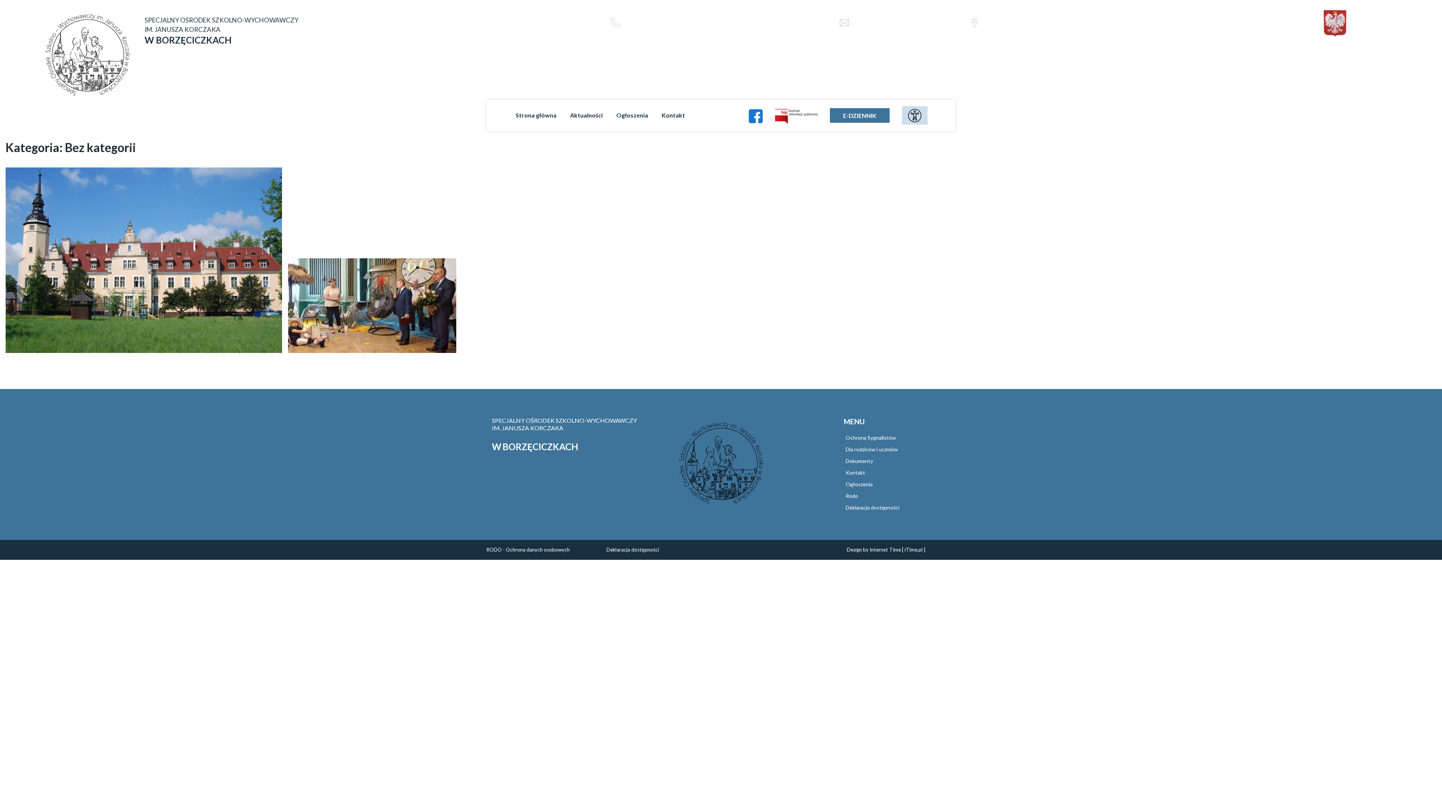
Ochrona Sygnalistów (871, 437)
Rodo (852, 496)
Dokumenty (859, 461)
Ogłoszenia (632, 115)
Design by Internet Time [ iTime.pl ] (886, 550)
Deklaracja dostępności (872, 507)
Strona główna (536, 115)
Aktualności (586, 115)
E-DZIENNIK (859, 115)
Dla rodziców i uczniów (872, 449)
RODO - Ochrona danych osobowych (528, 550)
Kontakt (673, 115)
